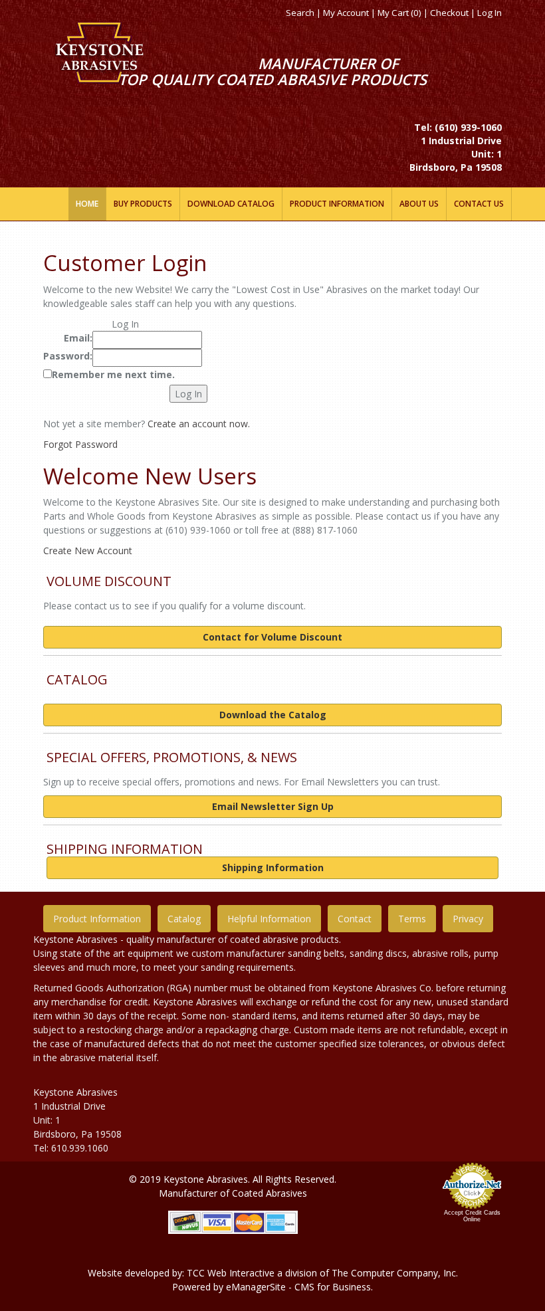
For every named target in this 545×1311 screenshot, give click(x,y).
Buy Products (143, 203)
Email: (78, 338)
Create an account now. (199, 423)
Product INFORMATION (337, 203)
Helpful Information (269, 918)
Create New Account (87, 550)
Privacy (468, 918)
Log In (489, 13)
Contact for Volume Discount (272, 637)
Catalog (184, 918)
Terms (412, 918)
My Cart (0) (399, 13)
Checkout (449, 13)
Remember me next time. (113, 374)
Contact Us (479, 203)
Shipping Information (273, 867)
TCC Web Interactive (230, 1272)
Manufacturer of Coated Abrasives (233, 1193)
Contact (355, 918)
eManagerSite (256, 1286)
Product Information (97, 918)
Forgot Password (80, 444)
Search (300, 13)
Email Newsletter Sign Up (273, 806)
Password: (67, 356)
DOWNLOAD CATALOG (230, 203)
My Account (346, 13)
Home (87, 203)
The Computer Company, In (391, 1272)
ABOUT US (419, 203)
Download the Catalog (272, 714)
